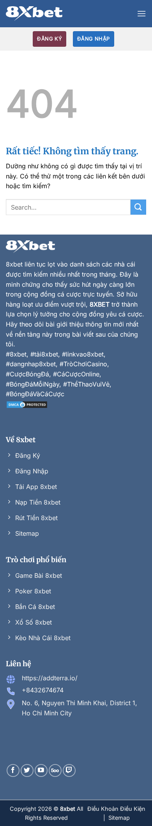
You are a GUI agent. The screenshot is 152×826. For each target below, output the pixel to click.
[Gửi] (138, 207)
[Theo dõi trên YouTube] (41, 770)
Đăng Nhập (93, 38)
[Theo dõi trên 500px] (55, 770)
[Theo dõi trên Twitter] (27, 770)
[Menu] (141, 13)
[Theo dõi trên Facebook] (13, 770)
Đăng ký (49, 38)
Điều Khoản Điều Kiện (116, 808)
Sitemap (119, 817)
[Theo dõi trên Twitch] (69, 770)
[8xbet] (34, 13)
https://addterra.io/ (50, 678)
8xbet (14, 264)
